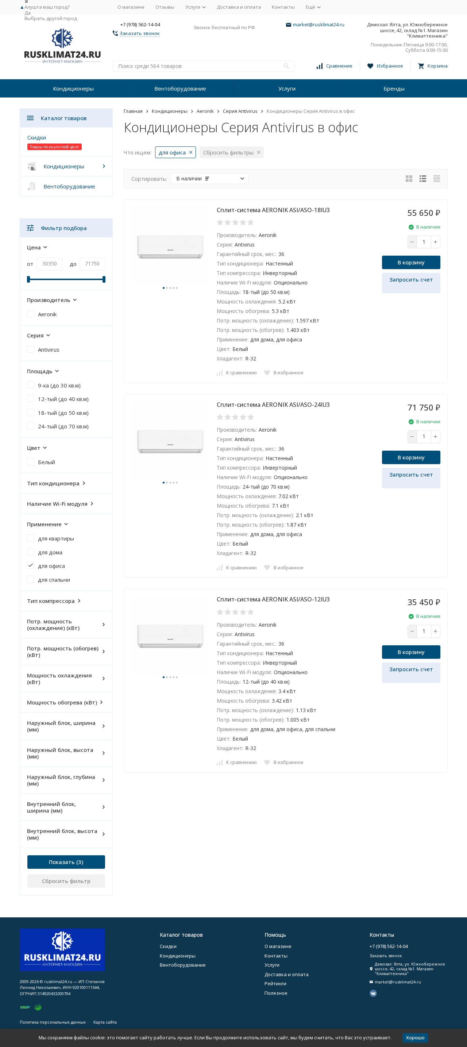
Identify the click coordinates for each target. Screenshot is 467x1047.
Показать (62, 862)
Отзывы (164, 7)
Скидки (36, 137)
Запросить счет (411, 279)
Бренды (394, 88)
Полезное (276, 993)
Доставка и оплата (239, 7)
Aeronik (205, 111)
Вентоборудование (180, 88)
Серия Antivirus (240, 111)
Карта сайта (105, 1022)
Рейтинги (275, 983)
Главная (133, 111)
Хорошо (415, 1037)
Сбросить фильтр (66, 880)
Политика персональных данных (53, 1022)
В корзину (411, 262)
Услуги (287, 88)
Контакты (283, 7)
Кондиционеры (73, 88)
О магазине (130, 7)
